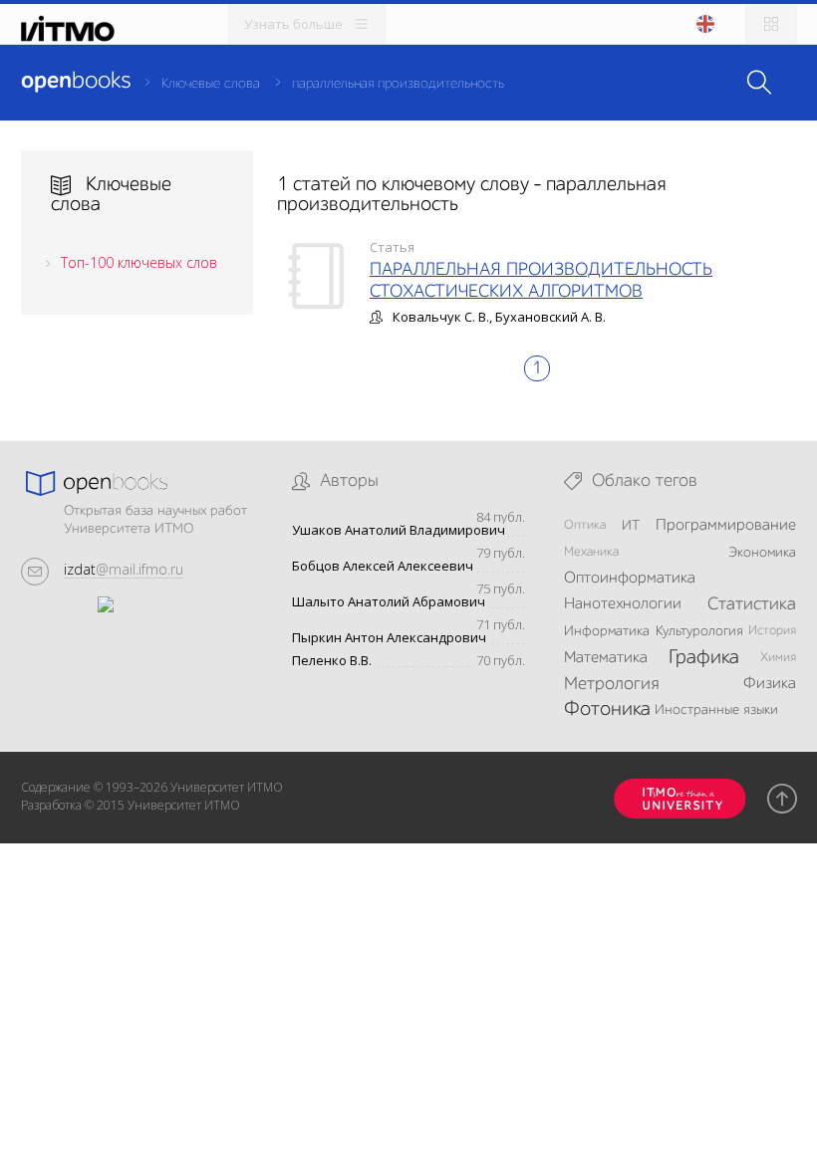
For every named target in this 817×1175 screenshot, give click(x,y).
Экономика (762, 553)
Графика (704, 658)
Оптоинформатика (629, 579)
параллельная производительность (398, 84)
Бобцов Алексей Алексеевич (382, 566)
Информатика (607, 631)
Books (76, 82)
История (772, 630)
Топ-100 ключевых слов (139, 262)
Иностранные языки (716, 710)
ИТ (631, 526)
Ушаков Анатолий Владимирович (398, 530)
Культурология (699, 631)
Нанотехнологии (622, 604)
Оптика (585, 525)
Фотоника (607, 710)
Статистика (751, 604)
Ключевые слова (210, 84)
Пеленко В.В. (332, 660)
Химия (778, 657)
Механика (591, 552)
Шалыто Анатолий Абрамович (388, 601)
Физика (769, 684)
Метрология (611, 684)
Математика (606, 658)
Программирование (726, 526)
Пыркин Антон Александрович (389, 637)
